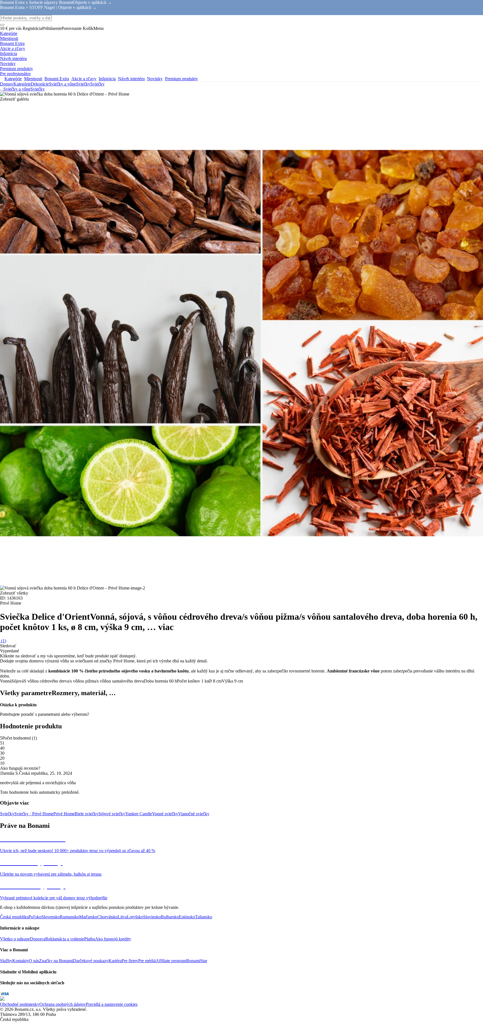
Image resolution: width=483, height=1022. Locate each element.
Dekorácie (40, 84)
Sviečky (97, 84)
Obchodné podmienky (19, 1004)
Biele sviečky (86, 813)
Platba (89, 939)
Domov (6, 84)
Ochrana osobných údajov (62, 1004)
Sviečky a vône (62, 84)
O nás (34, 960)
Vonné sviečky (165, 813)
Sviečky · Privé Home (33, 813)
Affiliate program (171, 960)
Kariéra (115, 960)
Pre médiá (147, 960)
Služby (6, 960)
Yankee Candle (138, 813)
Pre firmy (130, 960)
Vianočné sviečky (193, 813)
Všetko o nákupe (15, 939)
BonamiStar (196, 960)
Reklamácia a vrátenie (64, 939)
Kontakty (20, 960)
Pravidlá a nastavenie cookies (112, 1004)
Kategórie (22, 84)
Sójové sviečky (111, 813)
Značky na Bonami (56, 960)
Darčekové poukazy (90, 960)
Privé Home (64, 813)
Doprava (37, 939)
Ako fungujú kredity (113, 939)
